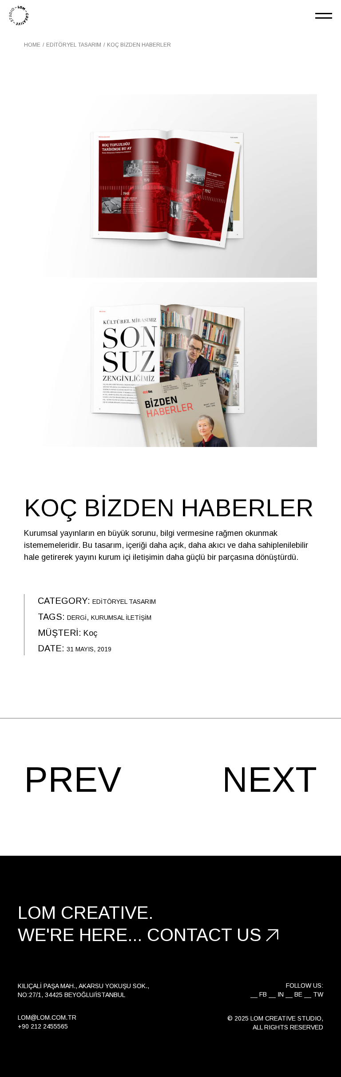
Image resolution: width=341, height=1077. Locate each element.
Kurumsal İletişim (121, 617)
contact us (204, 935)
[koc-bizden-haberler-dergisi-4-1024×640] (170, 364)
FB (263, 994)
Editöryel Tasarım (124, 601)
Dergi (77, 617)
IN (281, 994)
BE (298, 994)
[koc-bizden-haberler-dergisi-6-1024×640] (170, 186)
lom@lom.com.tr (47, 1017)
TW (318, 994)
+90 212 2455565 (43, 1026)
